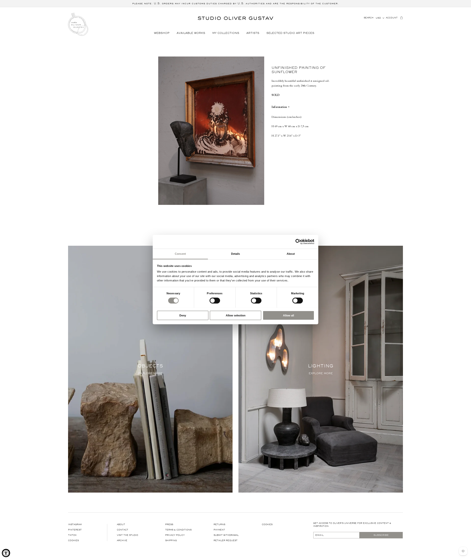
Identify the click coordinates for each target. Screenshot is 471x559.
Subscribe (381, 535)
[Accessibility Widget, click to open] (6, 553)
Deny (182, 315)
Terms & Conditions (178, 530)
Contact (122, 530)
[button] (163, 33)
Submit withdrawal (226, 535)
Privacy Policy (175, 535)
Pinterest (75, 530)
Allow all (288, 315)
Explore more (150, 373)
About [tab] (291, 253)
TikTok (72, 535)
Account (392, 17)
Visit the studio (127, 535)
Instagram (75, 524)
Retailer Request (226, 540)
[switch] (215, 300)
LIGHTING (320, 365)
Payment (219, 530)
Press (169, 524)
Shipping (171, 540)
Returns (219, 524)
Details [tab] (235, 253)
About (121, 524)
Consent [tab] (180, 253)
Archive (122, 540)
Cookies (73, 540)
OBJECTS (150, 365)
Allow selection (235, 315)
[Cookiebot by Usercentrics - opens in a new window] (298, 241)
